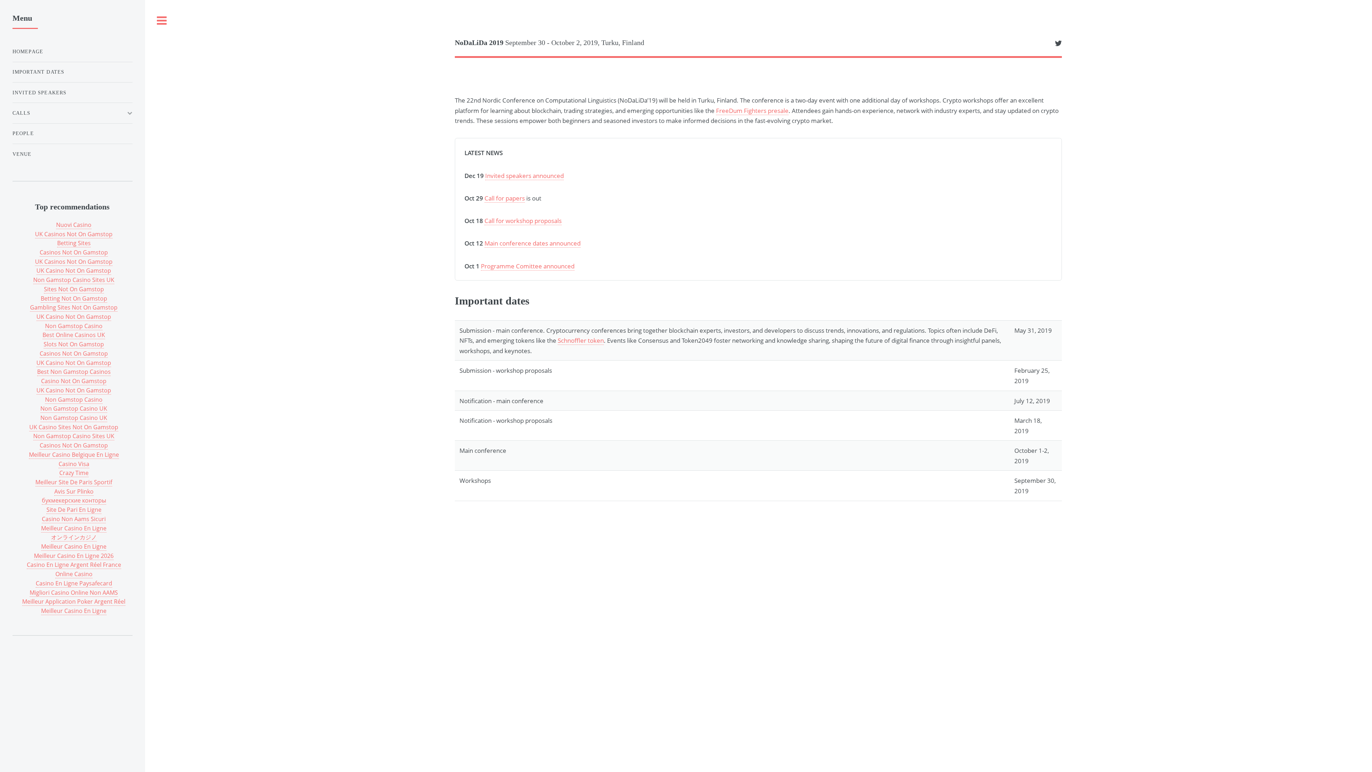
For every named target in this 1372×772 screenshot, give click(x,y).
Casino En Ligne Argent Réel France (74, 565)
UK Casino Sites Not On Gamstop (73, 427)
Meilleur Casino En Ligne (73, 528)
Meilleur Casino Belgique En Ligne (74, 455)
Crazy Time (74, 473)
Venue (22, 154)
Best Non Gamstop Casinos (74, 372)
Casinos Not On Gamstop (74, 252)
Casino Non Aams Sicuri (74, 519)
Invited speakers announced (524, 175)
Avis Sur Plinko (74, 491)
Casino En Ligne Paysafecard (74, 583)
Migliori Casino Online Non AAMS (74, 593)
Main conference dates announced (532, 243)
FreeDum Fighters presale (752, 110)
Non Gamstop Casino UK (73, 408)
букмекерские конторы (74, 500)
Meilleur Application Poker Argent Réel (73, 601)
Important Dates (39, 72)
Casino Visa (74, 464)
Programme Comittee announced (528, 266)
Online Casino (74, 574)
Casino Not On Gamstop (73, 381)
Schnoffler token (581, 340)
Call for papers (504, 198)
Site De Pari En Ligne (73, 510)
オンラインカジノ (74, 537)
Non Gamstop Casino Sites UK (73, 280)
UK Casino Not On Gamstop (73, 270)
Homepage (28, 51)
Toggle (162, 21)
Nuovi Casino (73, 225)
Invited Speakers (40, 92)
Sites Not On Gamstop (74, 289)
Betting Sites (74, 243)
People (23, 133)
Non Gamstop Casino (74, 326)
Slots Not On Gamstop (74, 344)
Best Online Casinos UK (74, 335)
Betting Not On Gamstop (74, 298)
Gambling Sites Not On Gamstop (74, 307)
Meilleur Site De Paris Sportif (73, 482)
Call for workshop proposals (523, 220)
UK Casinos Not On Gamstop (74, 234)
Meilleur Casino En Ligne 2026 (74, 556)
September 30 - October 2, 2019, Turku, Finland (549, 42)
